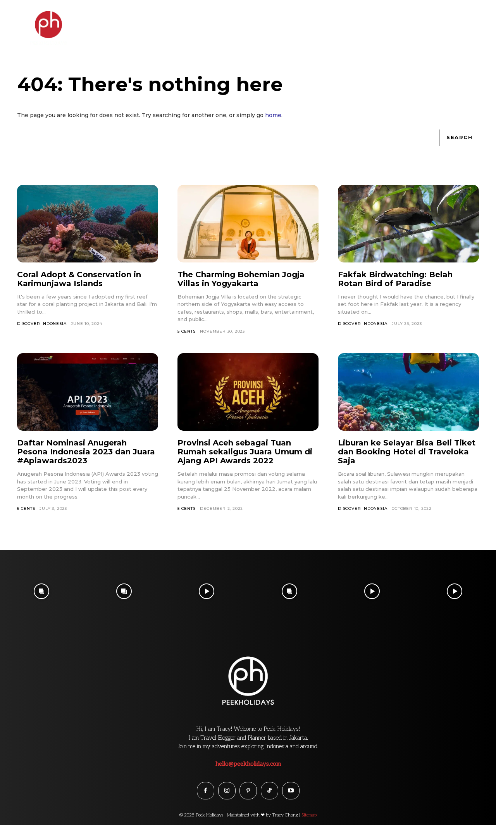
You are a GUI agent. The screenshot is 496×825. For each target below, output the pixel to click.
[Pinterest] (248, 790)
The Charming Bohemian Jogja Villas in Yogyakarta (241, 279)
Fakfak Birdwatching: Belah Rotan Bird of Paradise (395, 279)
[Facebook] (205, 790)
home (273, 115)
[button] (473, 20)
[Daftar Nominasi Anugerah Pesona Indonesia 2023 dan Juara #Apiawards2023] (87, 392)
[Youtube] (291, 790)
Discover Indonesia (41, 323)
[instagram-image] (41, 591)
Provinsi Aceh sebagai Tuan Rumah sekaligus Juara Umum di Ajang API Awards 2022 (244, 451)
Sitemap (309, 815)
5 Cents (186, 331)
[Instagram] (227, 790)
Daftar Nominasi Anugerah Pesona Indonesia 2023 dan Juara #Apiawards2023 (86, 451)
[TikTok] (269, 790)
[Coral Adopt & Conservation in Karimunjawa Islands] (87, 223)
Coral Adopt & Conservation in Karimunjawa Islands (79, 279)
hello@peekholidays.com (248, 763)
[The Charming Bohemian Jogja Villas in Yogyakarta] (248, 223)
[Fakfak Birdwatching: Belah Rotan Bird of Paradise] (408, 223)
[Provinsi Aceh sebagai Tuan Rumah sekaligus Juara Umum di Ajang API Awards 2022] (248, 392)
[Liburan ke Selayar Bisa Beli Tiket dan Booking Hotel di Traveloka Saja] (408, 392)
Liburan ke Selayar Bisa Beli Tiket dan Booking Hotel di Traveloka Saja (406, 451)
